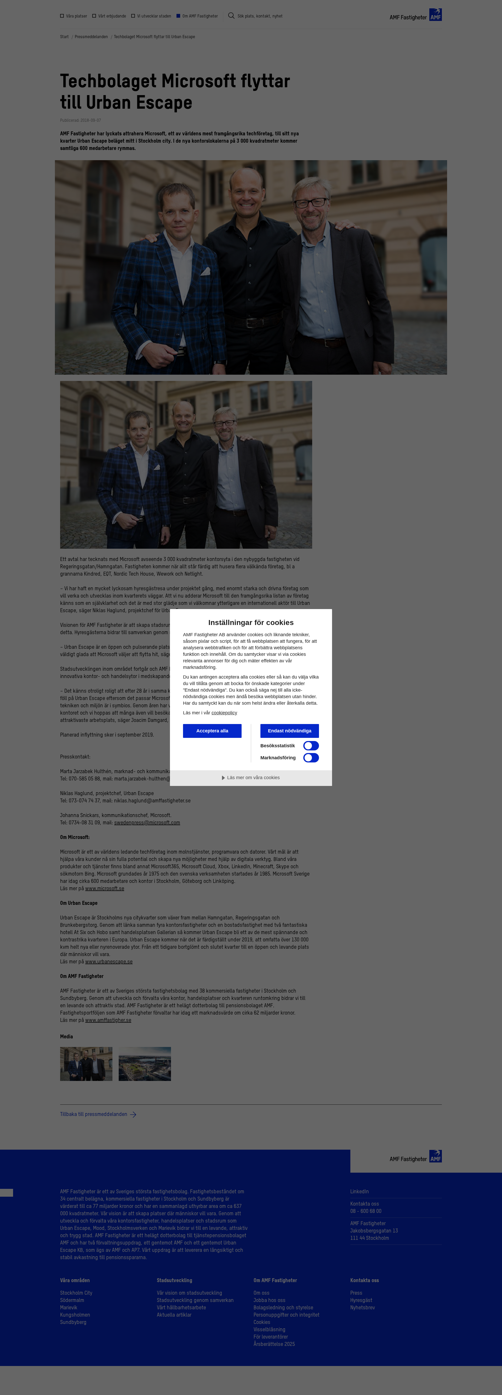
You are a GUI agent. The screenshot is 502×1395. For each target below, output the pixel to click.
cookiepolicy (224, 712)
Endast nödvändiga (289, 730)
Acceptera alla (212, 730)
